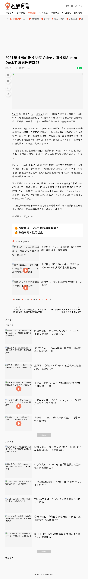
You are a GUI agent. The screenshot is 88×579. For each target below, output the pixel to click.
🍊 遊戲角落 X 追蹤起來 (28, 232)
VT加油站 (66, 12)
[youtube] (72, 6)
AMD (35, 300)
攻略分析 (9, 12)
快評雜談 (43, 12)
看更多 (44, 435)
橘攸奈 (47, 19)
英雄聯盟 (35, 19)
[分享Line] (8, 81)
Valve (26, 300)
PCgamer (28, 216)
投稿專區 (78, 12)
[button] (80, 6)
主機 (49, 300)
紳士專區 (55, 12)
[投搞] (67, 6)
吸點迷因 (73, 19)
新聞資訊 (32, 12)
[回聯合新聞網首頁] (7, 6)
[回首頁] (17, 6)
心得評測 (21, 12)
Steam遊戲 (59, 19)
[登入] (76, 6)
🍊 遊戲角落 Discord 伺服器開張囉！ (36, 228)
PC (42, 300)
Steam (17, 300)
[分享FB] (8, 74)
